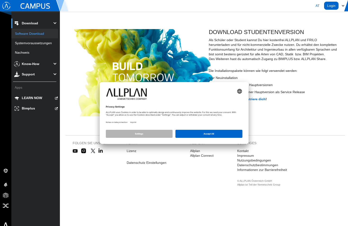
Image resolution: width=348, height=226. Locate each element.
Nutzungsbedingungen (254, 160)
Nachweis (22, 52)
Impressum (245, 155)
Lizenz (131, 151)
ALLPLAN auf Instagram (84, 151)
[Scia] (6, 185)
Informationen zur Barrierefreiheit (262, 170)
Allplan (195, 151)
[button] (317, 5)
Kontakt (243, 151)
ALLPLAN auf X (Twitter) (92, 151)
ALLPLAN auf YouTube (75, 151)
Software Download (29, 33)
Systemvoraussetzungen (33, 43)
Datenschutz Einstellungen (146, 163)
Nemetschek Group (269, 184)
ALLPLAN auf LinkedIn (100, 151)
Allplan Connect (202, 155)
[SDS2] (6, 170)
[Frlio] (6, 195)
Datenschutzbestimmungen (257, 165)
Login (331, 6)
